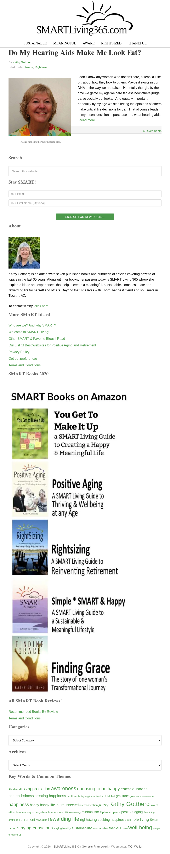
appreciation (39, 789)
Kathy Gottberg (129, 803)
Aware (29, 67)
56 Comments (152, 131)
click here (41, 306)
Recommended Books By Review (33, 711)
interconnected (67, 805)
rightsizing (88, 819)
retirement (27, 819)
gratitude (122, 796)
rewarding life (63, 819)
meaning (75, 812)
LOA (66, 812)
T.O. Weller (135, 846)
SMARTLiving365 (64, 846)
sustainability (82, 828)
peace (116, 812)
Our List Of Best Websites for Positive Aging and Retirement (52, 345)
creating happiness (50, 796)
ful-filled (110, 796)
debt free (72, 796)
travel (125, 828)
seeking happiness (112, 819)
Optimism (106, 812)
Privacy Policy (18, 352)
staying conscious (35, 827)
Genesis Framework (95, 846)
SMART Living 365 (85, 21)
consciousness (134, 789)
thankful (115, 828)
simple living (138, 819)
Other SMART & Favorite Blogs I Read (36, 338)
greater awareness (142, 796)
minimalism (90, 812)
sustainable (100, 828)
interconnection (88, 805)
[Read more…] (88, 120)
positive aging (132, 812)
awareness (63, 788)
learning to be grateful (34, 812)
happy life (47, 805)
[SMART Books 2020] (69, 692)
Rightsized (42, 67)
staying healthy (62, 828)
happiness (18, 804)
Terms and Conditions (24, 365)
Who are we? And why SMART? (32, 325)
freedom (100, 796)
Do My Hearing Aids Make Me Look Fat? (74, 52)
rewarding (41, 819)
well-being (140, 827)
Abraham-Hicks (17, 789)
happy (34, 805)
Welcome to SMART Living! (28, 332)
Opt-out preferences (23, 358)
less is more (55, 812)
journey (103, 805)
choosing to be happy (98, 788)
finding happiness (86, 796)
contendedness (21, 796)
